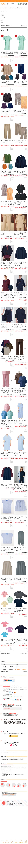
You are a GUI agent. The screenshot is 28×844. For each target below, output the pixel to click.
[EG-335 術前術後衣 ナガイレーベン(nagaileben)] (7, 42)
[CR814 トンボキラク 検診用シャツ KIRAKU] (7, 347)
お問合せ (21, 842)
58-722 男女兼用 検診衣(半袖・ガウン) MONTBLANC (20, 422)
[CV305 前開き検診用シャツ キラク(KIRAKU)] (7, 161)
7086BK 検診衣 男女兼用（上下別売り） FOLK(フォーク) (20, 233)
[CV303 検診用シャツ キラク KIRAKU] (7, 71)
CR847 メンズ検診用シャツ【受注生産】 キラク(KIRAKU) (20, 610)
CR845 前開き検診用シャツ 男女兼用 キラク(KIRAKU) (20, 641)
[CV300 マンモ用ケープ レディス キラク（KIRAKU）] (20, 253)
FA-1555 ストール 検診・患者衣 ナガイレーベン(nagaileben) (7, 264)
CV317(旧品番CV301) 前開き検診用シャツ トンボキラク (20, 203)
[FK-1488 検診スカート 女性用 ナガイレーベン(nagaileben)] (7, 315)
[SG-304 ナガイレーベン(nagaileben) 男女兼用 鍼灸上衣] (7, 538)
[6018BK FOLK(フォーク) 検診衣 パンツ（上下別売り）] (7, 222)
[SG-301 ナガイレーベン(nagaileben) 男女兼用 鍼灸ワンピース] (7, 506)
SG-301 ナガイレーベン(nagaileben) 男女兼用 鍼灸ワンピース (7, 517)
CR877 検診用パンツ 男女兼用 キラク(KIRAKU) (20, 549)
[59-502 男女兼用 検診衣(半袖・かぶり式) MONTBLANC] (20, 442)
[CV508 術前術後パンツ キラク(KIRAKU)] (20, 131)
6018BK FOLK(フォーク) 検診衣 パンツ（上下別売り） (7, 233)
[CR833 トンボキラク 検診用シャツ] (7, 474)
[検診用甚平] (7, 599)
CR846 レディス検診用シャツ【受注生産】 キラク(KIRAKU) (7, 641)
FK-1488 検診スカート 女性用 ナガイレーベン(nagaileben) (7, 326)
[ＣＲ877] (20, 538)
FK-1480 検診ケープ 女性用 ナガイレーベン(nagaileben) (20, 326)
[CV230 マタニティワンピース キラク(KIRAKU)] (7, 192)
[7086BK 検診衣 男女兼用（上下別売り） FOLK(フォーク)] (20, 222)
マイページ (7, 842)
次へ (23, 25)
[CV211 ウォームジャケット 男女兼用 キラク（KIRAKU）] (7, 100)
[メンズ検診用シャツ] (20, 599)
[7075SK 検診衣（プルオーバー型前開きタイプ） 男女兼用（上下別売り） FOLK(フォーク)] (7, 283)
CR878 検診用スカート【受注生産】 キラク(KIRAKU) (7, 580)
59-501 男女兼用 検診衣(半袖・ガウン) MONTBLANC (7, 454)
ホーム (25, 842)
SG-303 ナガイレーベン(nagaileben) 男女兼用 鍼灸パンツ (20, 517)
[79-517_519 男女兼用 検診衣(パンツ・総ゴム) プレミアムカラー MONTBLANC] (20, 347)
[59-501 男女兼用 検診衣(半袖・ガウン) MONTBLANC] (7, 442)
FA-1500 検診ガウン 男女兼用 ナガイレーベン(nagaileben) (20, 294)
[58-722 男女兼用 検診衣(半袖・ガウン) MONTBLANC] (20, 411)
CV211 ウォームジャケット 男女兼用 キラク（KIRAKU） (7, 112)
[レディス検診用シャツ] (7, 629)
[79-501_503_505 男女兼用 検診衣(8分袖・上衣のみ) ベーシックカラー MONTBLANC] (7, 411)
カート (16, 842)
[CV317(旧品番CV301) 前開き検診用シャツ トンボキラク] (20, 192)
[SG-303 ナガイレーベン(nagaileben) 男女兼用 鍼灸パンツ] (20, 506)
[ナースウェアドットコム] (7, 3)
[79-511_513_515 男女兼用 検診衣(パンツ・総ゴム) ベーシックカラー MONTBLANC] (7, 379)
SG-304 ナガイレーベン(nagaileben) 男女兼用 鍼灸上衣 (7, 549)
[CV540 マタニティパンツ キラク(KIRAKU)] (20, 100)
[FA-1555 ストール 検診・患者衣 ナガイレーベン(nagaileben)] (7, 253)
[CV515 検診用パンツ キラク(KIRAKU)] (7, 131)
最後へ (26, 25)
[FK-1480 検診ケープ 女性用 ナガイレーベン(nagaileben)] (20, 315)
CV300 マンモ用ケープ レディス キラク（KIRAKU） (20, 264)
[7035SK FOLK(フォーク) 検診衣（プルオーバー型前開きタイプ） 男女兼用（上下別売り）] (20, 474)
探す (12, 842)
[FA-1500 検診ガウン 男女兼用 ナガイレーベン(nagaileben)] (20, 283)
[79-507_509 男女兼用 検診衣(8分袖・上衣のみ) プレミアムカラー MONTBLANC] (20, 379)
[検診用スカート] (7, 568)
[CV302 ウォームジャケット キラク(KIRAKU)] (20, 161)
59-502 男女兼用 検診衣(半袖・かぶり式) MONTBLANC (20, 454)
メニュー (2, 842)
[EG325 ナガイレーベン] (20, 42)
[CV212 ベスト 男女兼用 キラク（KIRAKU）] (20, 71)
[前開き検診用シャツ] (20, 629)
